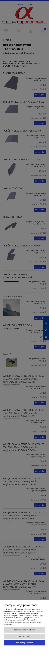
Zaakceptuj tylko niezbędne (24, 630)
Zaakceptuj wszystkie (24, 643)
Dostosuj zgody (24, 636)
